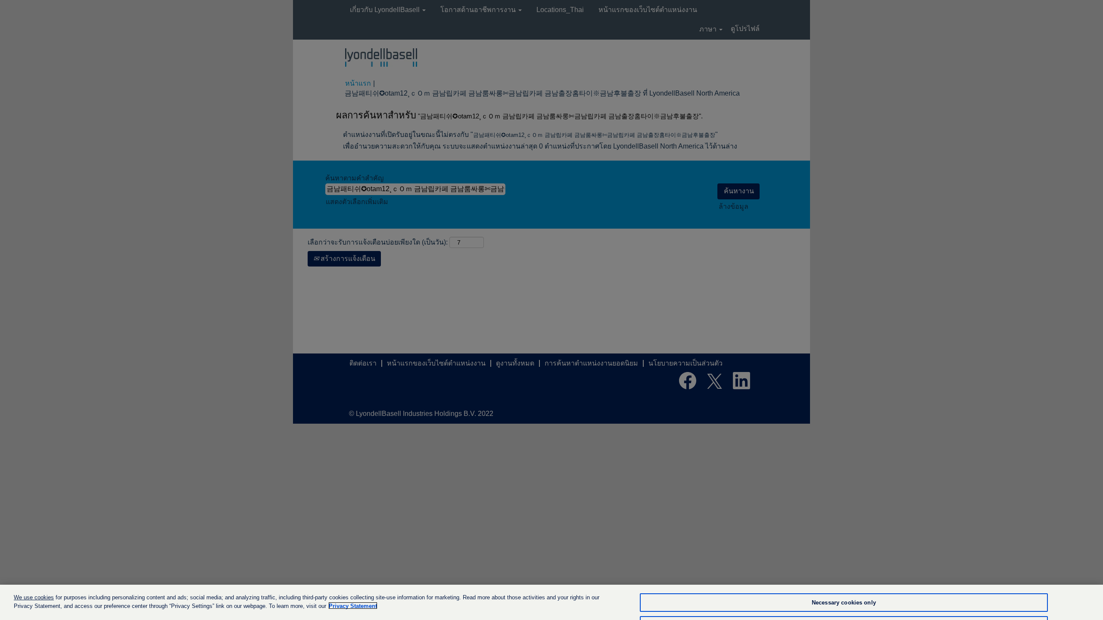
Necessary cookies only (844, 602)
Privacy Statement (353, 605)
